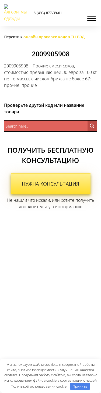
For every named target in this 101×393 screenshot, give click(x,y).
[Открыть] (91, 18)
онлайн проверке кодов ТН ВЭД (54, 36)
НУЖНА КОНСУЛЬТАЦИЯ (50, 183)
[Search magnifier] (92, 126)
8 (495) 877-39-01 (48, 13)
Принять (80, 386)
